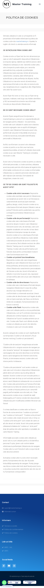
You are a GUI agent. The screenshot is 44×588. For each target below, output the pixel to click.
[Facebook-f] (3, 565)
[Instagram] (14, 565)
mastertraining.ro (22, 41)
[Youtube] (9, 565)
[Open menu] (40, 4)
